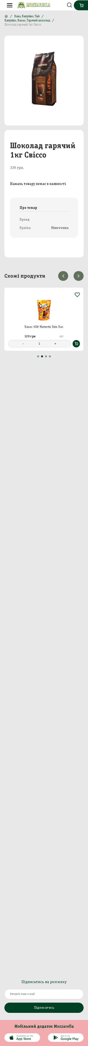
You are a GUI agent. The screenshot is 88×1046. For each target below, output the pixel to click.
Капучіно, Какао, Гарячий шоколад (27, 20)
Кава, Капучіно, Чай (27, 16)
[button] (38, 356)
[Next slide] (79, 276)
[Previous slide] (63, 276)
